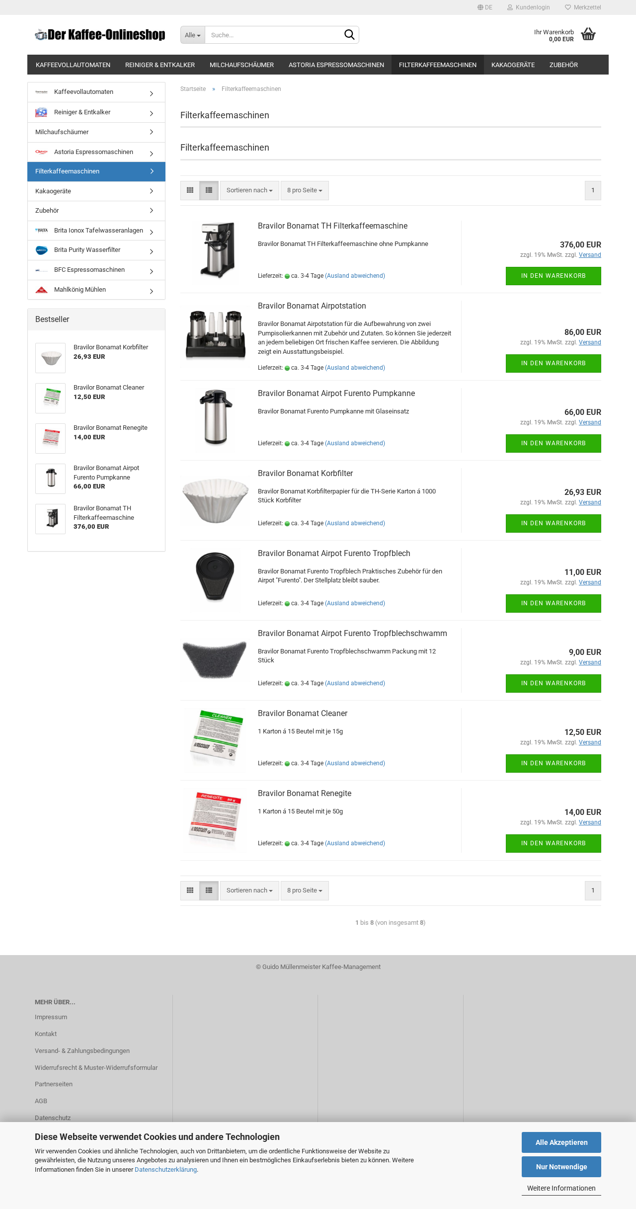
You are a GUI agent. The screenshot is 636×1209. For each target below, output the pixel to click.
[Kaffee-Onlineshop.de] (100, 35)
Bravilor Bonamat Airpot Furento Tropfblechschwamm (352, 633)
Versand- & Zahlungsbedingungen (82, 1050)
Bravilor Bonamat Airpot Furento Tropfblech (334, 553)
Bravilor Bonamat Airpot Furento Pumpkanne (336, 393)
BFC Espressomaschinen (89, 269)
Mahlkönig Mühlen (79, 289)
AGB (41, 1101)
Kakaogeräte (513, 65)
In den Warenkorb (553, 275)
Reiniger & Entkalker (160, 65)
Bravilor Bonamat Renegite (304, 793)
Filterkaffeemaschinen (438, 65)
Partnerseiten (54, 1084)
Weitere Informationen (561, 1188)
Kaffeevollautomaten (73, 65)
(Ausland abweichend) (355, 275)
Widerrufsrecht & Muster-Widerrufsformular (96, 1067)
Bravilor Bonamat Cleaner (302, 713)
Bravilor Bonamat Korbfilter (305, 473)
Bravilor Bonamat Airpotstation (312, 306)
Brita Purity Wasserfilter (86, 249)
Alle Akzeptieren (562, 1142)
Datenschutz (53, 1118)
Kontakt (46, 1034)
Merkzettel (586, 7)
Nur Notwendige (561, 1167)
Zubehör (564, 65)
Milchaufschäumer (242, 65)
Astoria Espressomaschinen (336, 65)
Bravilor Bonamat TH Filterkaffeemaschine (332, 226)
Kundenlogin (531, 7)
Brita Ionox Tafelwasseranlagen (98, 230)
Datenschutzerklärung (166, 1169)
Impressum (51, 1017)
